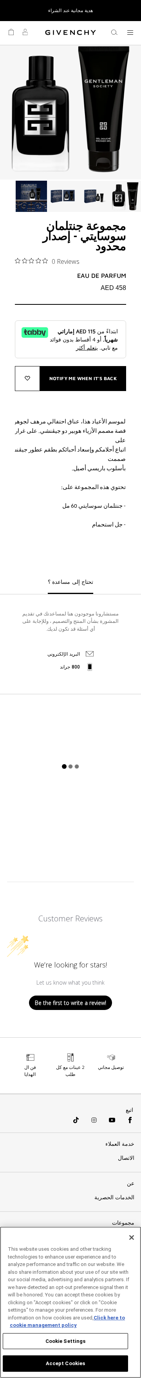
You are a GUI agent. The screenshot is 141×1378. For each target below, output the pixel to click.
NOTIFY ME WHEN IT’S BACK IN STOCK (83, 383)
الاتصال (126, 1158)
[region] (70, 1302)
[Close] (131, 1237)
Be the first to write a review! (70, 1002)
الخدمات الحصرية (114, 1197)
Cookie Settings (65, 1341)
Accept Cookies (65, 1363)
